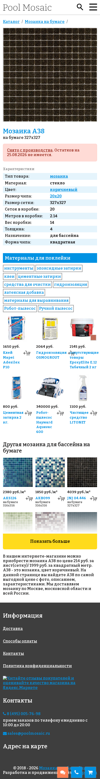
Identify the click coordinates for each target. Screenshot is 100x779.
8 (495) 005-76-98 (23, 713)
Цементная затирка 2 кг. (13, 417)
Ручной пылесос (56, 308)
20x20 (56, 196)
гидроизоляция (70, 284)
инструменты (18, 268)
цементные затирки (39, 276)
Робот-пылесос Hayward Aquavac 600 (44, 422)
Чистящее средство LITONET (79, 417)
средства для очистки (27, 284)
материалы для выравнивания (36, 300)
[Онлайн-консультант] (62, 772)
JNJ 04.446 (76, 498)
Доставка (13, 628)
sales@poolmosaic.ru (28, 733)
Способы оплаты (20, 641)
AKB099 (42, 498)
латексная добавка (24, 292)
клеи (9, 276)
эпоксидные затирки (59, 268)
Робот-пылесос (20, 308)
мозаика (59, 176)
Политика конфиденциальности (37, 666)
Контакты (13, 653)
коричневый (63, 189)
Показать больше (50, 541)
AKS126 (10, 498)
